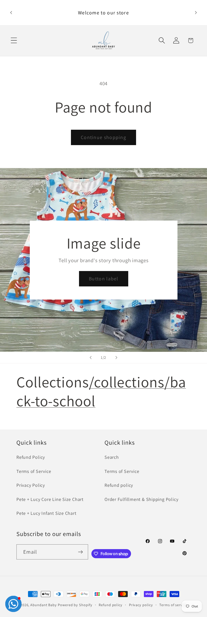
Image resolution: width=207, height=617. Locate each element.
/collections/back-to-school (101, 391)
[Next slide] (116, 357)
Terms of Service (33, 471)
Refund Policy (30, 457)
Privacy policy (141, 604)
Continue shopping (103, 137)
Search (112, 457)
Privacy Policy (30, 485)
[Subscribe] (80, 552)
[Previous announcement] (11, 12)
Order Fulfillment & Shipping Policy (141, 499)
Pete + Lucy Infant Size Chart (46, 513)
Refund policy (119, 485)
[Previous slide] (90, 357)
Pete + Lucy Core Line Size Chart (50, 499)
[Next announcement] (195, 12)
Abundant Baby (43, 604)
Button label (103, 278)
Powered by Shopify (75, 604)
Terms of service (173, 604)
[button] (14, 40)
